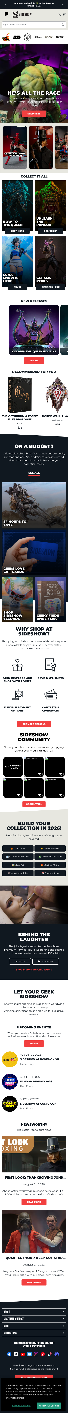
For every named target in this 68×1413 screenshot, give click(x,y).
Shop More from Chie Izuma (34, 969)
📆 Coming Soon (50, 873)
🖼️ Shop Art (18, 865)
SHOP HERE (34, 113)
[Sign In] (59, 14)
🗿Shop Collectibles (18, 873)
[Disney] (38, 37)
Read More (34, 1202)
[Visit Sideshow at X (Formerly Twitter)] (16, 1354)
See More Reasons (34, 724)
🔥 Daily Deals (18, 848)
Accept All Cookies (49, 1405)
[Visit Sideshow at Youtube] (23, 1354)
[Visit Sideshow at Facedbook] (9, 1354)
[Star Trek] (59, 37)
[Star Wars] (16, 37)
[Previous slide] (5, 4)
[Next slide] (62, 4)
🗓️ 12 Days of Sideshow (18, 856)
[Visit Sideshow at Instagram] (36, 1354)
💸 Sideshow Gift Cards (50, 856)
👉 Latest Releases (50, 848)
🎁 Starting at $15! (50, 865)
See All (34, 360)
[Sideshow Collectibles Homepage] (22, 14)
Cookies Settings (21, 1405)
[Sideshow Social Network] (29, 1354)
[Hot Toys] (6, 37)
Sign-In (34, 1043)
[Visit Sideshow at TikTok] (49, 1354)
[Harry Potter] (49, 37)
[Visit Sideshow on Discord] (56, 1354)
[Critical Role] (27, 37)
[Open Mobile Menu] (6, 14)
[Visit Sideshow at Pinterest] (43, 1354)
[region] (34, 37)
